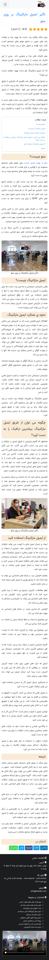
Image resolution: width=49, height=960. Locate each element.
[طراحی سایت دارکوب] (41, 4)
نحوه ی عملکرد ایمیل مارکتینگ (34, 133)
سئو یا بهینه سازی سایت (35, 163)
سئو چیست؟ (40, 124)
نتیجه (43, 148)
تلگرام (36, 847)
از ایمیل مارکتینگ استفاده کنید (34, 144)
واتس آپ (13, 847)
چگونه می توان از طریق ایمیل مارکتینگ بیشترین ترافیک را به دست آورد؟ (24, 138)
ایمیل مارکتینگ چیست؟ (36, 128)
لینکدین (44, 847)
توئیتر (21, 847)
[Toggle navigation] (5, 4)
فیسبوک (29, 847)
